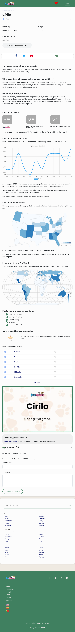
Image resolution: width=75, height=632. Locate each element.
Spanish (41, 552)
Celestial (42, 518)
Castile (17, 367)
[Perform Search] (70, 505)
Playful (7, 534)
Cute (6, 516)
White (7, 548)
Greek (41, 548)
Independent (9, 532)
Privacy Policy (30, 623)
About (8, 595)
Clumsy (41, 539)
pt (9, 611)
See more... (38, 382)
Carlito (17, 362)
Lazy (6, 541)
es (9, 608)
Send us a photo (10, 441)
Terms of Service (43, 623)
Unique (41, 516)
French (41, 557)
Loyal (40, 541)
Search (8, 592)
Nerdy (41, 521)
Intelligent (8, 537)
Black (6, 550)
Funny (7, 523)
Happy (41, 532)
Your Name (7, 463)
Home (8, 586)
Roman (41, 550)
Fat (6, 557)
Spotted (7, 555)
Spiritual (7, 518)
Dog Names (6, 10)
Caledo (17, 352)
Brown (7, 552)
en (9, 605)
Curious (41, 537)
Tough (41, 534)
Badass (41, 523)
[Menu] (67, 4)
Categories (10, 589)
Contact (9, 600)
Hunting (41, 525)
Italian (41, 555)
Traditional (8, 521)
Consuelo (18, 377)
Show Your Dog (11, 597)
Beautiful (8, 525)
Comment (7, 472)
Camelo (17, 357)
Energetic (8, 539)
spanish (10, 341)
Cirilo (12, 10)
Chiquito (17, 372)
